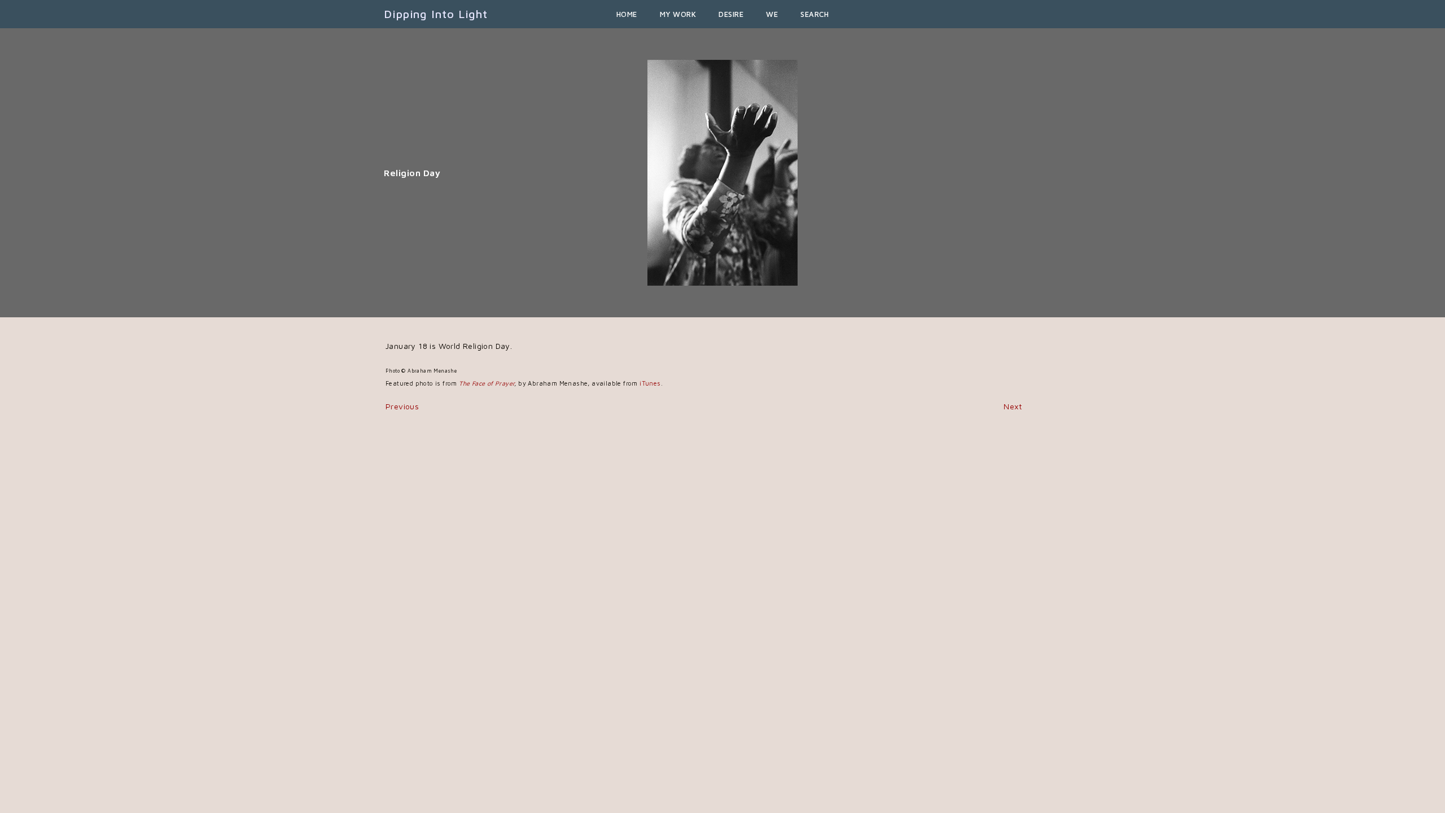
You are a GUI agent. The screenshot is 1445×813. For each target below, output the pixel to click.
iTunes (650, 383)
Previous (402, 406)
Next (1013, 406)
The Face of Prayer (486, 383)
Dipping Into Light (436, 13)
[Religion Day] (722, 177)
